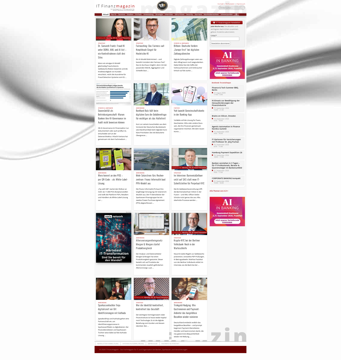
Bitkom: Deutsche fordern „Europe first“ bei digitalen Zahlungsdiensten (186, 49)
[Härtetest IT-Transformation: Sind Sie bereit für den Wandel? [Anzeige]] (113, 238)
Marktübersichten (211, 14)
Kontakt (221, 4)
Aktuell (106, 14)
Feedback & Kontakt (170, 343)
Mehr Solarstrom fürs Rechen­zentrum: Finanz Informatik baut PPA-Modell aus (151, 178)
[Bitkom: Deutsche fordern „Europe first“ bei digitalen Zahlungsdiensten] (189, 29)
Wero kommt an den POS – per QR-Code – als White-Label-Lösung (113, 178)
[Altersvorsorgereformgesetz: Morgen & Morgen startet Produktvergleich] (151, 224)
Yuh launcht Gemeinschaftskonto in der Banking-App (189, 112)
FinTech (138, 14)
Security (189, 14)
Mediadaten (230, 4)
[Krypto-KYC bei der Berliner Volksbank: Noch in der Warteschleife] (189, 224)
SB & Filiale (179, 14)
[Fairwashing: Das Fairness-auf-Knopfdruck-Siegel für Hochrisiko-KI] (151, 29)
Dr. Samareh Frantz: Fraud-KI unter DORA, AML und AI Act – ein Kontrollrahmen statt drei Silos (112, 51)
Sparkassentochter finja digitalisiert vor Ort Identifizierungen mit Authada (112, 308)
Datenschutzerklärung (133, 343)
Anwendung (148, 14)
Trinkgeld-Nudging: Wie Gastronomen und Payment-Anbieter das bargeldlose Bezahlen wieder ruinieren (186, 310)
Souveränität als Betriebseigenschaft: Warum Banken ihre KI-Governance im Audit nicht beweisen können (112, 116)
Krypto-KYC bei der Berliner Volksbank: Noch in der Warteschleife (187, 243)
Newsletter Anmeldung (107, 343)
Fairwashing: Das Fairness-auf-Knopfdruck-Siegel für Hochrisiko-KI (150, 49)
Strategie (159, 14)
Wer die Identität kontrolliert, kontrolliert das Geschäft (150, 306)
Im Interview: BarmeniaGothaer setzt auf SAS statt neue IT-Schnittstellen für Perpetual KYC (189, 178)
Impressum (240, 4)
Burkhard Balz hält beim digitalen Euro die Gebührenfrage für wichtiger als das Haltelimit (151, 114)
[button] (236, 14)
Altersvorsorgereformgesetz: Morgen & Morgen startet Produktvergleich (149, 243)
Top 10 (113, 14)
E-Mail (214, 35)
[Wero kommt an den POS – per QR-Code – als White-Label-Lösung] (113, 159)
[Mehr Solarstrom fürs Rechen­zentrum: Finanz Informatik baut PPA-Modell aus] (151, 159)
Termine (121, 14)
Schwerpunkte (226, 14)
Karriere (198, 14)
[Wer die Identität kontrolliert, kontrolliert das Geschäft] (151, 289)
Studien (130, 14)
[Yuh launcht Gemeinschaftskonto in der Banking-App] (189, 94)
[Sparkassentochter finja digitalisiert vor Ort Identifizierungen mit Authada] (113, 289)
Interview (169, 14)
